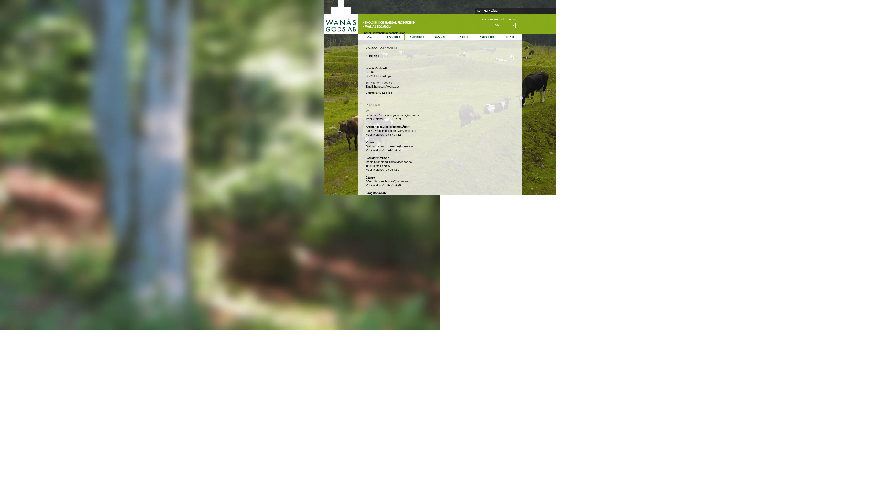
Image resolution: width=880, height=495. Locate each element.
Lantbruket (416, 37)
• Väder (493, 10)
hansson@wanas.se (387, 86)
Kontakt (482, 10)
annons (511, 19)
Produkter (393, 37)
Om (369, 37)
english (499, 19)
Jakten (463, 37)
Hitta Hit (510, 37)
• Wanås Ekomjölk (376, 26)
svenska (487, 19)
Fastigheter (486, 37)
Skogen (439, 37)
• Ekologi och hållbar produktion (388, 22)
